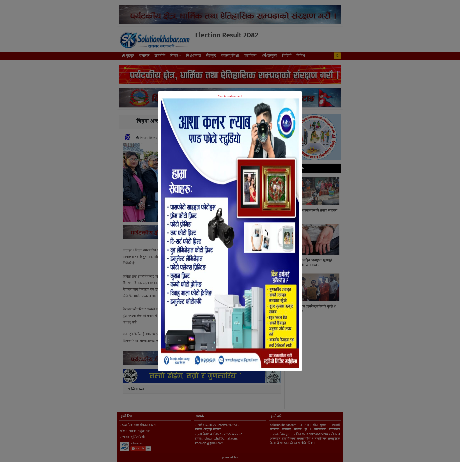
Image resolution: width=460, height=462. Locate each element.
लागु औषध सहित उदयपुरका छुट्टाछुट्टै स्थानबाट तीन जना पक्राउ (311, 263)
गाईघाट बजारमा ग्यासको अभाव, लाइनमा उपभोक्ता (313, 213)
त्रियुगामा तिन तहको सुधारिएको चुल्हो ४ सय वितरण (313, 309)
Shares (202, 243)
